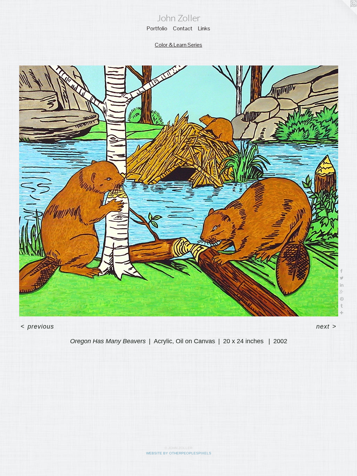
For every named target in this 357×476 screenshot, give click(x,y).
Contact (182, 28)
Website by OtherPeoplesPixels (178, 453)
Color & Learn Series (178, 44)
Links (204, 28)
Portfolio (157, 28)
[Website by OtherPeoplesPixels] (343, 14)
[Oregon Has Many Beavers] (178, 191)
